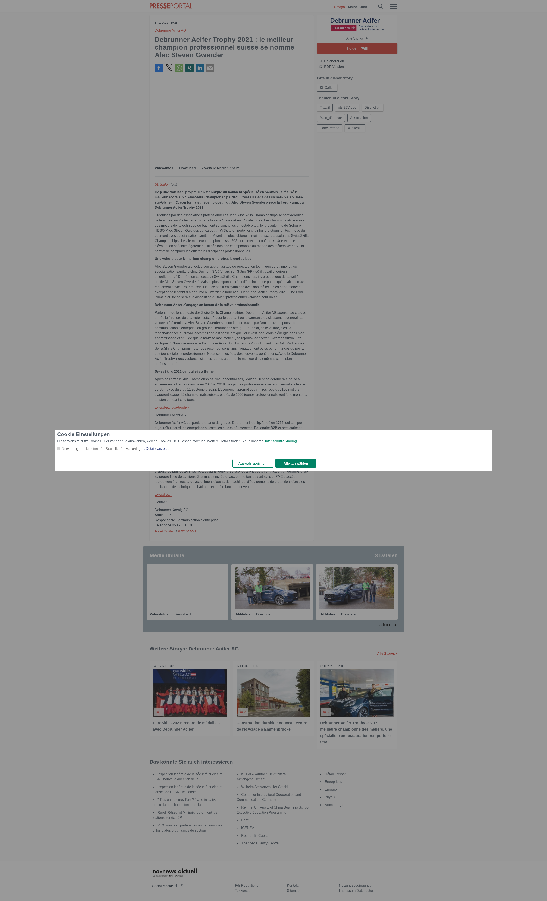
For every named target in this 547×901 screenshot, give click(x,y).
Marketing (133, 449)
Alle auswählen (296, 463)
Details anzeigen (158, 448)
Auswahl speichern (253, 463)
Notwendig (70, 449)
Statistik (112, 449)
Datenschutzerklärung (280, 441)
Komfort (92, 449)
